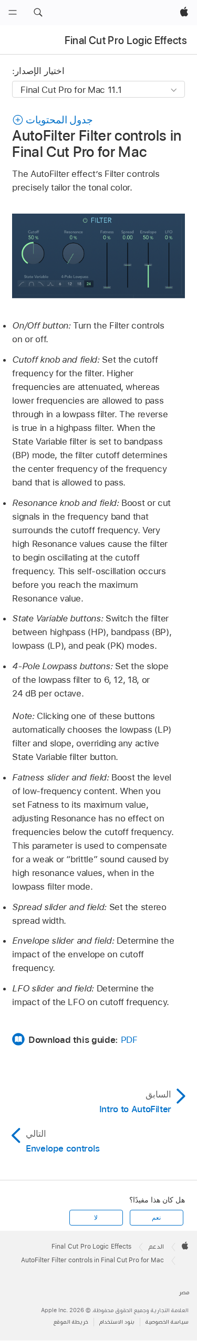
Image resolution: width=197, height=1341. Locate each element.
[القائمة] (12, 12)
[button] (37, 12)
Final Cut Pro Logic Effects (126, 40)
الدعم (156, 1246)
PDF (129, 1039)
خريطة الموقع (71, 1322)
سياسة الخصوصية (167, 1322)
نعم (156, 1217)
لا (96, 1217)
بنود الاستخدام (116, 1322)
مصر (184, 1292)
